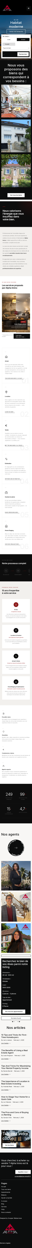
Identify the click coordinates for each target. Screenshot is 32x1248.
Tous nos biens (6, 1189)
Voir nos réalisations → (21, 336)
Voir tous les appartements (14, 1011)
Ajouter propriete (6, 1198)
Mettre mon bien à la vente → (14, 445)
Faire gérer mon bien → (12, 512)
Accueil (3, 1186)
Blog (2, 1204)
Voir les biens (9, 1145)
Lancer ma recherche (16, 31)
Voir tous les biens (16, 195)
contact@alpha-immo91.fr (23, 1176)
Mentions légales (5, 1243)
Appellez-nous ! (23, 1172)
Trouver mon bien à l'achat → (14, 378)
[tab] (8, 39)
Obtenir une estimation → (13, 478)
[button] (29, 8)
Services (4, 1206)
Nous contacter (6, 1212)
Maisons (3, 1195)
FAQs (3, 1209)
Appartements (5, 1192)
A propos (4, 1201)
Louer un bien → (10, 411)
